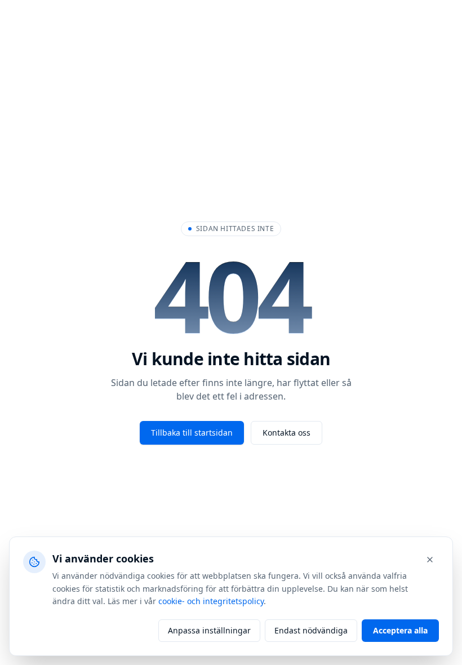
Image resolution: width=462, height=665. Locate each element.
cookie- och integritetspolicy (211, 601)
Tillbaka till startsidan (192, 432)
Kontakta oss (286, 432)
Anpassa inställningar (209, 630)
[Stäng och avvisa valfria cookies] (430, 560)
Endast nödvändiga (311, 630)
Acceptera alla (400, 630)
